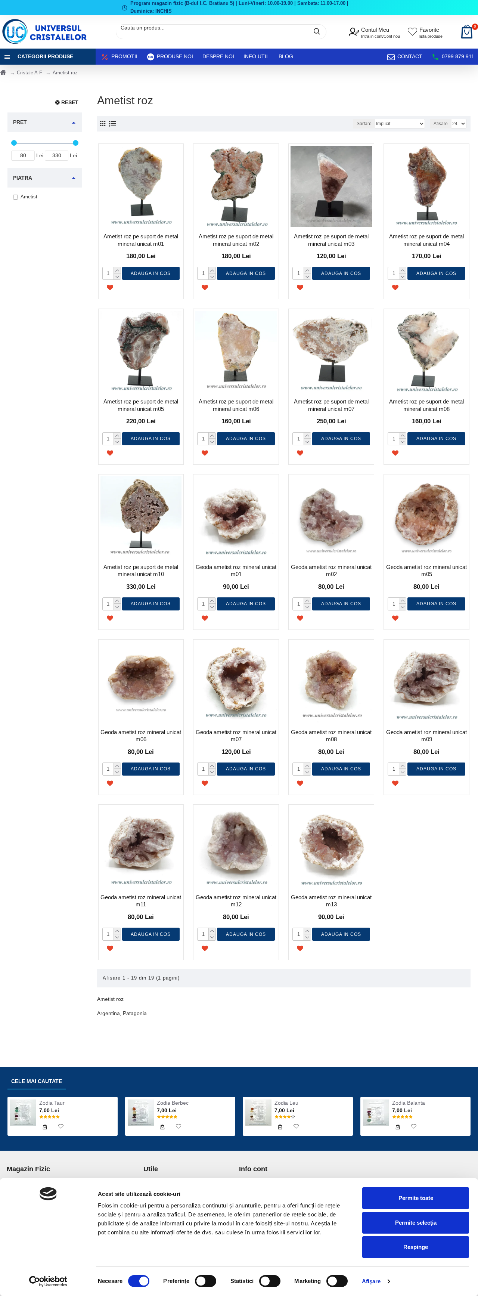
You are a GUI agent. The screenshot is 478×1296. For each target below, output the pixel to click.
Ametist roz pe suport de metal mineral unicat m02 (236, 240)
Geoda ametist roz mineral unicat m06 (140, 736)
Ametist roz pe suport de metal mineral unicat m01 (140, 240)
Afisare (441, 123)
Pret (20, 122)
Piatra (22, 178)
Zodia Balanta (408, 1103)
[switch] (205, 1281)
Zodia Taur (52, 1103)
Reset (69, 102)
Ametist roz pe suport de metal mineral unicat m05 (140, 405)
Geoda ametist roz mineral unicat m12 (236, 901)
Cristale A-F (29, 72)
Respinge (415, 1247)
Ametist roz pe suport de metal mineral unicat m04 (426, 240)
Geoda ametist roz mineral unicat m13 (331, 901)
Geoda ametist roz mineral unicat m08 (331, 736)
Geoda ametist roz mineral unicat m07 (236, 736)
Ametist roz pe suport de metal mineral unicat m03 (331, 240)
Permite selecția (416, 1222)
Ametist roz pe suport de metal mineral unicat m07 (331, 405)
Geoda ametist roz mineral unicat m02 (331, 571)
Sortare (364, 123)
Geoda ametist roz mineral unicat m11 (140, 901)
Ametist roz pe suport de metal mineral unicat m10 (140, 571)
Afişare (371, 1281)
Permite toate (415, 1198)
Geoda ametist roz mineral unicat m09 (426, 736)
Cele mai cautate (36, 1081)
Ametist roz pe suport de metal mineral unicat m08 (426, 405)
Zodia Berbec (173, 1103)
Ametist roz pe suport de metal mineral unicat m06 (236, 405)
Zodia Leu (286, 1103)
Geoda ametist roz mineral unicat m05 (426, 571)
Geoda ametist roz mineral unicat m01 (236, 571)
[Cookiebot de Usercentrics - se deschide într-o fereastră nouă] (48, 1281)
